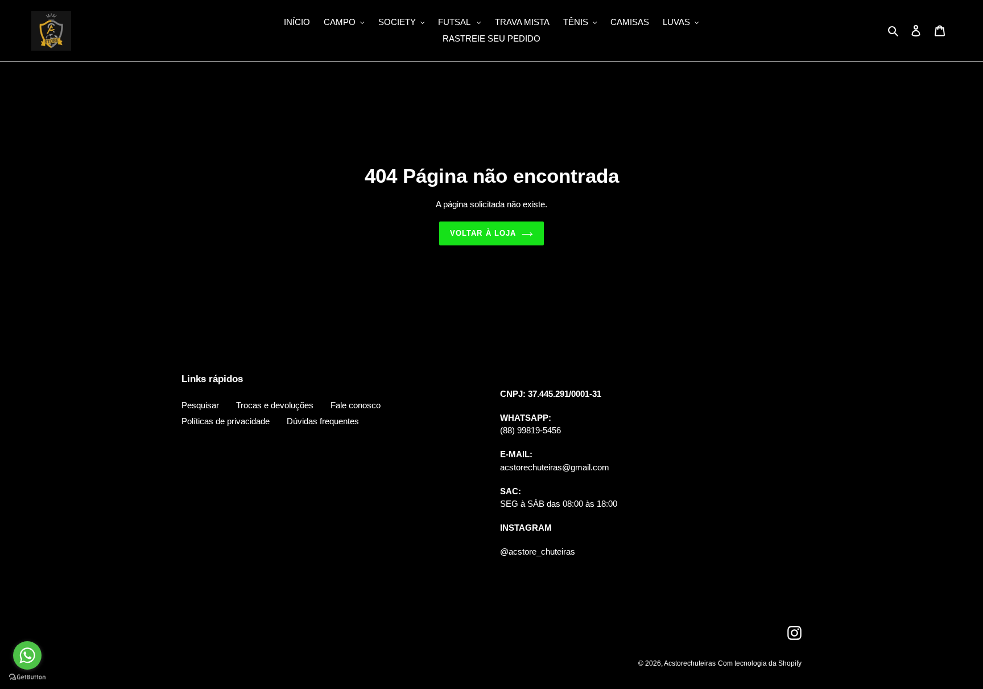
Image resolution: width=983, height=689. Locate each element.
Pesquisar (200, 405)
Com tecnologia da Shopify (760, 663)
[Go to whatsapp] (27, 655)
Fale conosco (356, 405)
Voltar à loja (483, 233)
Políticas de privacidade (225, 421)
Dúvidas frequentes (323, 421)
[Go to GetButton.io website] (27, 677)
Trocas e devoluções (274, 405)
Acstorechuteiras (690, 663)
